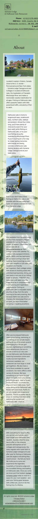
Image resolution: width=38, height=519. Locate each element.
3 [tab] (22, 189)
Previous (10, 175)
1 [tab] (16, 189)
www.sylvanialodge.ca (14, 249)
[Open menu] (19, 35)
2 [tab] (19, 189)
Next (28, 175)
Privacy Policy (19, 499)
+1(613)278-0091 (18, 501)
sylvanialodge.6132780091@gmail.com (19, 503)
